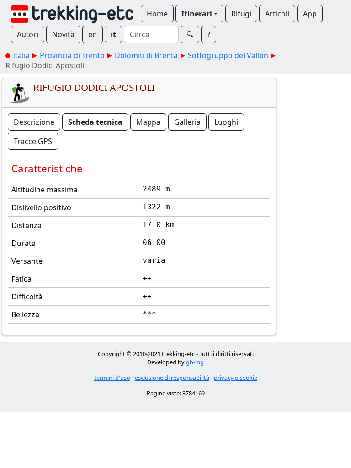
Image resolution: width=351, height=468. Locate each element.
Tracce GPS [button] (33, 141)
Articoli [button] (277, 14)
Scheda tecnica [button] (95, 122)
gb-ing (195, 362)
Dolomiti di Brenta (146, 55)
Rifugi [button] (241, 14)
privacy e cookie (235, 377)
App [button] (310, 14)
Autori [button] (27, 34)
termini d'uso (112, 377)
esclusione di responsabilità (172, 377)
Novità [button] (63, 34)
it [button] (113, 34)
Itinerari (196, 14)
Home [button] (157, 14)
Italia (21, 55)
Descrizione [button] (34, 122)
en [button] (92, 34)
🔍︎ (189, 34)
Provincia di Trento (72, 55)
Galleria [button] (187, 122)
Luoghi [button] (226, 122)
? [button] (208, 34)
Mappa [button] (148, 122)
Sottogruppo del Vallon (228, 55)
